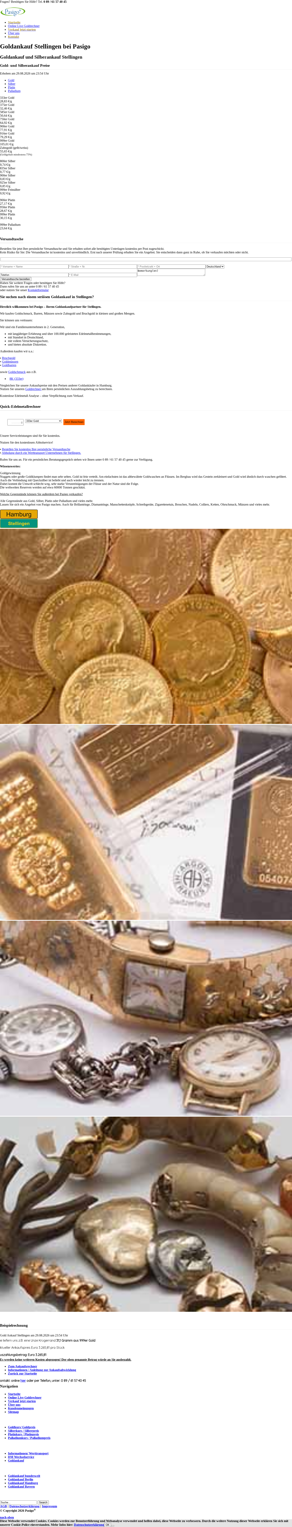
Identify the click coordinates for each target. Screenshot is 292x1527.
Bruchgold (8, 358)
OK (107, 1524)
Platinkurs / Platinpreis (23, 1434)
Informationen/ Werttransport (28, 1453)
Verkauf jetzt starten (22, 1401)
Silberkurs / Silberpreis (23, 1430)
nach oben (7, 1517)
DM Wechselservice (21, 1457)
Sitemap (13, 1412)
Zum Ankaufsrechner (22, 1366)
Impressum (49, 1506)
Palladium (14, 91)
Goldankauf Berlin (20, 1479)
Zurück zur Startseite (22, 1373)
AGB (3, 1506)
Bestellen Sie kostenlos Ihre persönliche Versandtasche (36, 449)
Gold (11, 80)
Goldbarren (9, 365)
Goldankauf (16, 1460)
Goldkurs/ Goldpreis (21, 1427)
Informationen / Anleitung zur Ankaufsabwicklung (42, 1370)
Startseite (14, 1394)
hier (23, 1381)
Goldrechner (33, 389)
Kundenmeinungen (21, 1408)
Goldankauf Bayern (21, 1486)
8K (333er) (16, 378)
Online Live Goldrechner (24, 26)
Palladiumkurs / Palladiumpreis (29, 1438)
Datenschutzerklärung (24, 1506)
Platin (11, 87)
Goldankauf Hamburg (23, 1483)
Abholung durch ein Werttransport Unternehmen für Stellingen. (41, 452)
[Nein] (112, 1525)
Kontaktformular (38, 290)
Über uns (13, 33)
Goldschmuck (17, 372)
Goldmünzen (10, 361)
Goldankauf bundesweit (24, 1476)
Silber (11, 83)
